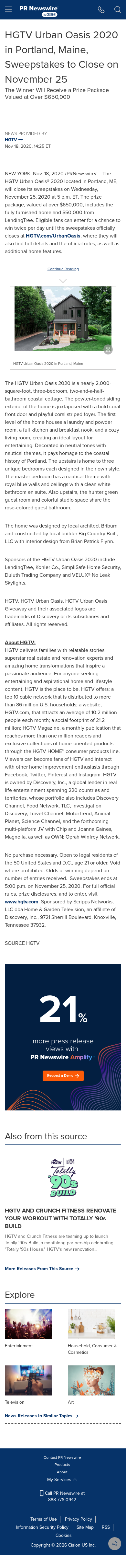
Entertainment (19, 1345)
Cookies (64, 1535)
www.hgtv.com (21, 901)
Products (62, 1465)
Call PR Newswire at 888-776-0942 (64, 1496)
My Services (60, 1479)
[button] (63, 318)
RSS (106, 1527)
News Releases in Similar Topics (38, 1416)
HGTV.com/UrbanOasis (53, 235)
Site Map (85, 1527)
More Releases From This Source (39, 1269)
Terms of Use (43, 1519)
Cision (74, 1545)
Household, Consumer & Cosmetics (92, 1349)
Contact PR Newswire (62, 1457)
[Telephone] (101, 9)
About (62, 1472)
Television (15, 1402)
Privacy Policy (78, 1519)
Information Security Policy (42, 1527)
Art (71, 1402)
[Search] (118, 9)
